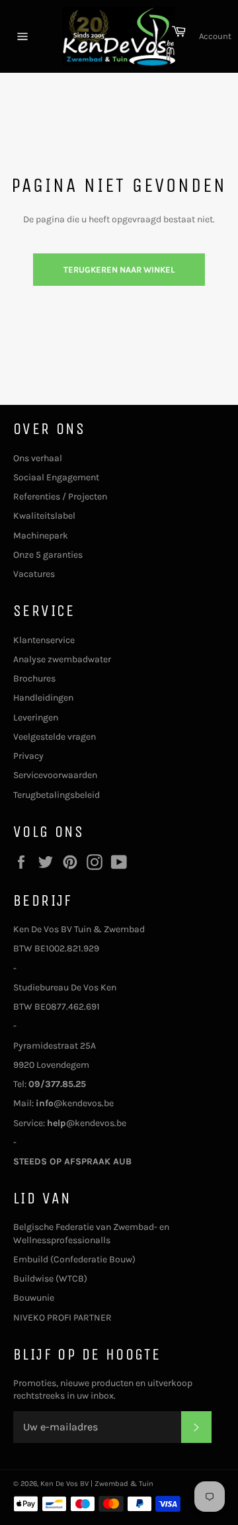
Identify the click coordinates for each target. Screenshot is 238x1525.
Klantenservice (44, 640)
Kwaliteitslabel (44, 515)
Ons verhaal (37, 458)
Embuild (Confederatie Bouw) (74, 1259)
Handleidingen (43, 697)
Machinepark (40, 535)
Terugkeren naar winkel (119, 270)
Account (215, 36)
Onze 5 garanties (48, 554)
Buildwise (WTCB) (50, 1278)
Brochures (34, 678)
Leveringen (35, 717)
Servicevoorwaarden (55, 775)
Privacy (28, 756)
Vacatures (34, 574)
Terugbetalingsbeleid (56, 795)
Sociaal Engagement (56, 477)
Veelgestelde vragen (54, 736)
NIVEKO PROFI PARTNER (62, 1317)
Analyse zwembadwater (62, 659)
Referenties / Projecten (60, 496)
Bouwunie (33, 1297)
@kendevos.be (75, 1103)
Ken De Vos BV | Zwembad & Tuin (96, 1483)
